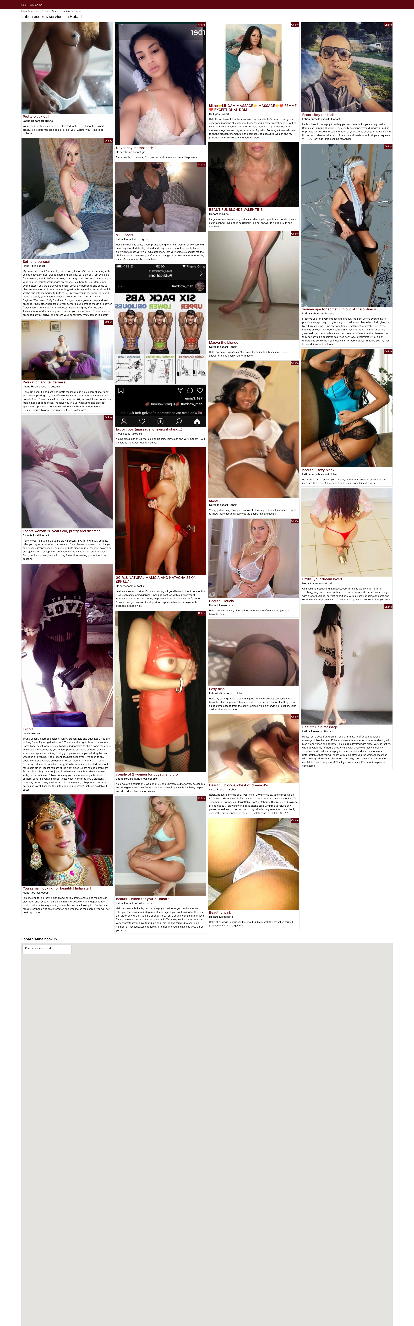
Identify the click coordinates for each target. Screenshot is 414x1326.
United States (51, 11)
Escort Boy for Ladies (319, 115)
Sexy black (218, 689)
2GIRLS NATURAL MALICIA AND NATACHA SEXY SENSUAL (155, 580)
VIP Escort (124, 235)
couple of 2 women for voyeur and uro (147, 774)
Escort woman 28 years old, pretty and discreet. (62, 531)
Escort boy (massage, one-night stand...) (149, 429)
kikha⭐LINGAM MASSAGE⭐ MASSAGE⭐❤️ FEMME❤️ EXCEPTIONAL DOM (253, 108)
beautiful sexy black (318, 470)
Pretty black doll (36, 116)
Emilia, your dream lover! (322, 579)
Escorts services (30, 11)
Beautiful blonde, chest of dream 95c (239, 785)
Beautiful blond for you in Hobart (142, 899)
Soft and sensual (36, 262)
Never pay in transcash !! (136, 148)
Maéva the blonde (223, 342)
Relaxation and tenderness (44, 382)
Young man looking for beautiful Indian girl (57, 888)
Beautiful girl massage (320, 727)
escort (214, 501)
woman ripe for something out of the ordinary (339, 309)
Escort (28, 729)
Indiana (67, 11)
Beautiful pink (220, 912)
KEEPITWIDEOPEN (32, 4)
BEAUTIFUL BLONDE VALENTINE (236, 210)
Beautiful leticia (221, 601)
